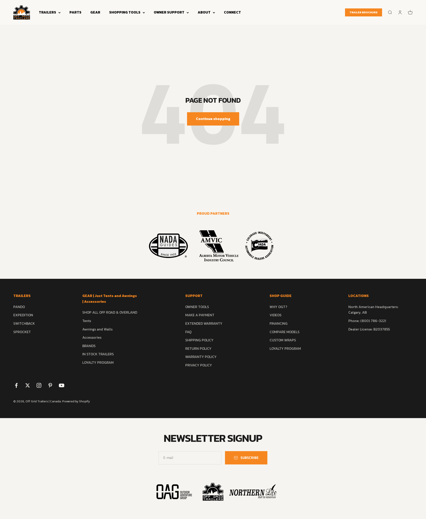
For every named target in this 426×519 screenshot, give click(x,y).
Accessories (91, 337)
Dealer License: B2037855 (369, 329)
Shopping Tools (124, 12)
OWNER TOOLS (197, 306)
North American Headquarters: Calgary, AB (373, 309)
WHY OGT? (278, 306)
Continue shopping (213, 118)
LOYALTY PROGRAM (98, 362)
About (204, 12)
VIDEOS (276, 315)
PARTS (75, 12)
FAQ (188, 331)
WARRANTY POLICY (201, 356)
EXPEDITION (23, 315)
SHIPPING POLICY (199, 340)
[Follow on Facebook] (16, 385)
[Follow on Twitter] (28, 385)
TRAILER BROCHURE (363, 12)
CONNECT (232, 12)
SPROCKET (22, 331)
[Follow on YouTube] (62, 385)
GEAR (95, 12)
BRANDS (89, 345)
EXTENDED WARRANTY (203, 323)
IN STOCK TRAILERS (98, 354)
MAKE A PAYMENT (199, 315)
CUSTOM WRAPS (283, 340)
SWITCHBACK (24, 323)
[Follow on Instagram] (39, 385)
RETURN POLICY (198, 348)
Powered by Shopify (76, 401)
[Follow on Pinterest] (50, 385)
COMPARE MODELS (285, 331)
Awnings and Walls (97, 329)
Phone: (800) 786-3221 (367, 320)
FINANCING (279, 323)
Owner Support (169, 12)
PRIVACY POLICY (198, 365)
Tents (86, 320)
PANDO (19, 306)
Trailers (47, 12)
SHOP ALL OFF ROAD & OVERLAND (109, 312)
